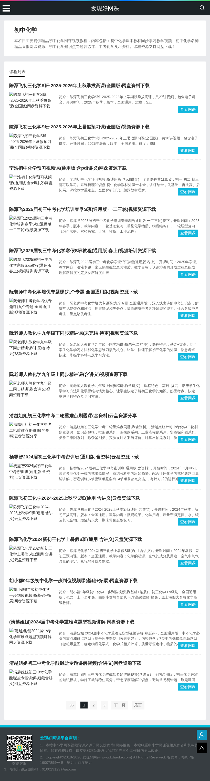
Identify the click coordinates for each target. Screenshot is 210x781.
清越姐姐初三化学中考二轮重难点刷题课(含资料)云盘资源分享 (73, 415)
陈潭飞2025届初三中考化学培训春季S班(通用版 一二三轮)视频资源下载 (82, 209)
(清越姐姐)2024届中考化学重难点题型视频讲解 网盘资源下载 (71, 621)
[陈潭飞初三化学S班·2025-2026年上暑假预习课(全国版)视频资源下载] (31, 141)
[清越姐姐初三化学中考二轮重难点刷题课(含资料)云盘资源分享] (31, 430)
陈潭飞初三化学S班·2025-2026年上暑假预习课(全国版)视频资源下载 (79, 126)
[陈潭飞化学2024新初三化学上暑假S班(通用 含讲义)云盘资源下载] (31, 554)
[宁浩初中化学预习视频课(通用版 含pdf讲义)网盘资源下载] (31, 183)
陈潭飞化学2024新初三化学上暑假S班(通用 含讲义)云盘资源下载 (75, 539)
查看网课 (188, 109)
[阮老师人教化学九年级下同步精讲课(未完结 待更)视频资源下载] (31, 348)
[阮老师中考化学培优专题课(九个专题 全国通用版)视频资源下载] (31, 306)
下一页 (119, 705)
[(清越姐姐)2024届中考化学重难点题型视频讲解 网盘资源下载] (31, 636)
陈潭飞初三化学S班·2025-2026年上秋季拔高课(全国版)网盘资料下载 (79, 85)
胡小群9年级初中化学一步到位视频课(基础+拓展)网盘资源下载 (73, 580)
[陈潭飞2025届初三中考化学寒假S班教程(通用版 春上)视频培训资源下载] (31, 265)
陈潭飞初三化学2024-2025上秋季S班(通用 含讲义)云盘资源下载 (74, 498)
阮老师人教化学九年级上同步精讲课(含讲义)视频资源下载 (68, 374)
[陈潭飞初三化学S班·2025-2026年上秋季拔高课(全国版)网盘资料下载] (31, 100)
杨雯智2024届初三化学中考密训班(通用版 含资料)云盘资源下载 (74, 456)
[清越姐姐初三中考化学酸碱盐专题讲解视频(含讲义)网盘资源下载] (31, 678)
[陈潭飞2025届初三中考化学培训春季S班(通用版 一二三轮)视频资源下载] (31, 224)
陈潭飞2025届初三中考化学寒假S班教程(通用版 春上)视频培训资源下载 (82, 250)
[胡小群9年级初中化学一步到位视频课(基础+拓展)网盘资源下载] (31, 595)
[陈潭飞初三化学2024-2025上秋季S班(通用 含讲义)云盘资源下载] (31, 513)
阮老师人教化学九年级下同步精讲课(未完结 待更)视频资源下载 (73, 333)
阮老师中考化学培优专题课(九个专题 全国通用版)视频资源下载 (73, 291)
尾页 (138, 705)
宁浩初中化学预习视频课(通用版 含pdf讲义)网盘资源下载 (68, 168)
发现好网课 (105, 8)
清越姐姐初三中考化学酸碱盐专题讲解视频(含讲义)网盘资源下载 (75, 663)
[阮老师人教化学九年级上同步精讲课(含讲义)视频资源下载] (31, 389)
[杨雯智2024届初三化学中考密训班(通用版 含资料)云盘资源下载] (31, 471)
